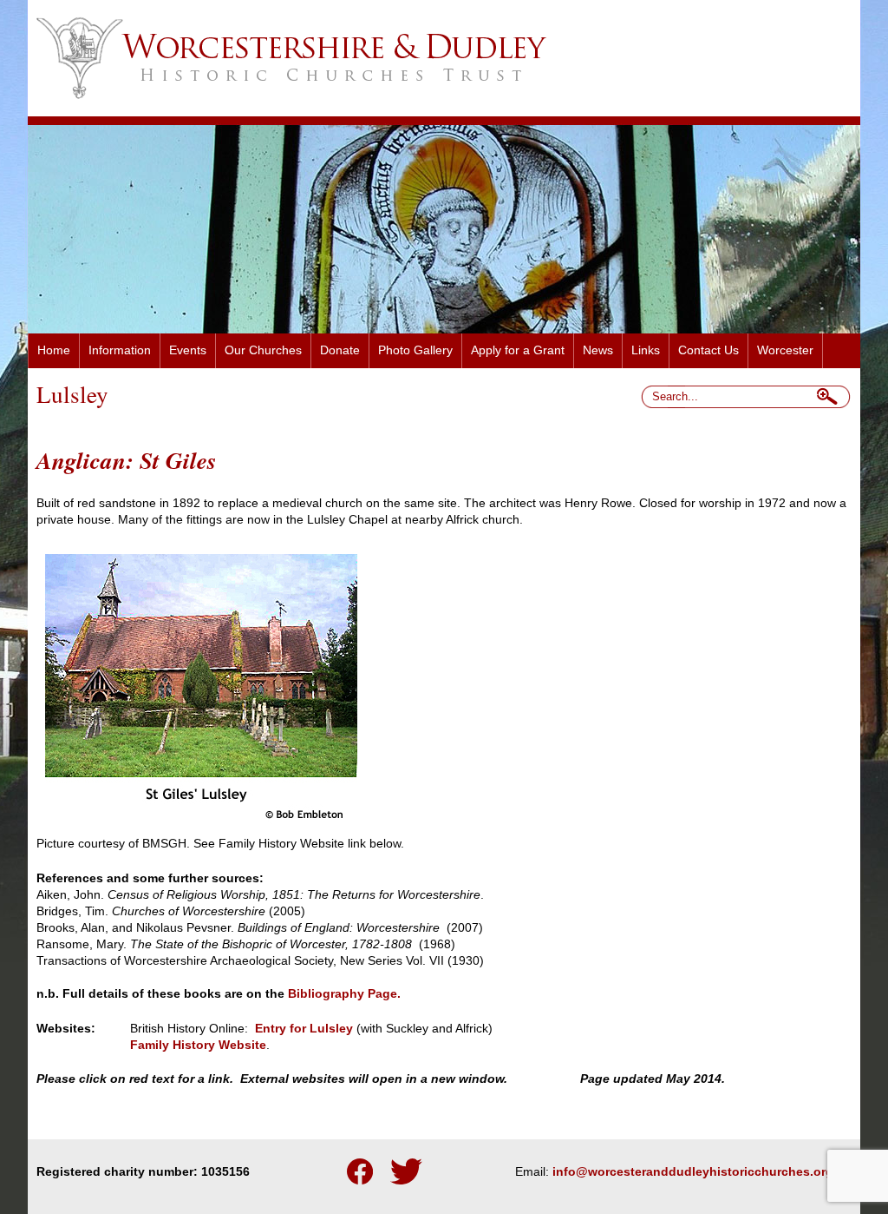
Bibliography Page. (344, 993)
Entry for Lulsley (304, 1028)
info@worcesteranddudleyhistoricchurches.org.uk (702, 1171)
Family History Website (198, 1045)
